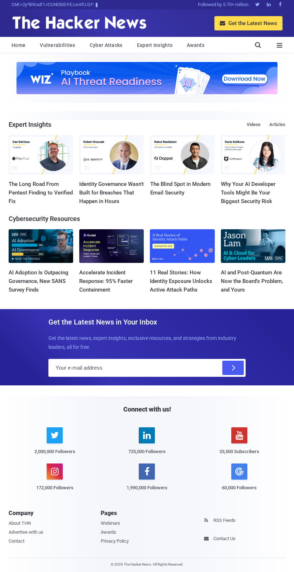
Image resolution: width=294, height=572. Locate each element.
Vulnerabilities (57, 45)
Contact (16, 541)
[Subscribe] (233, 368)
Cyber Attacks (106, 45)
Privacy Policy (115, 541)
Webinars (110, 523)
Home (18, 45)
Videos (254, 124)
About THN (20, 523)
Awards (195, 45)
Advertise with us (26, 532)
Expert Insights (155, 45)
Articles (277, 124)
